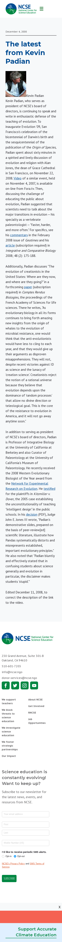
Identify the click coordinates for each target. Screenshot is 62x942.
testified (49, 489)
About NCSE (35, 699)
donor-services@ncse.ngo (19, 678)
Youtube (34, 685)
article (10, 245)
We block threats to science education (8, 715)
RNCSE (32, 712)
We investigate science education (11, 731)
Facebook (6, 685)
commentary (19, 235)
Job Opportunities (37, 721)
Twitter (15, 685)
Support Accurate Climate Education (36, 932)
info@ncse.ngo (12, 672)
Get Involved (36, 706)
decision (31, 514)
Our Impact (9, 756)
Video (18, 178)
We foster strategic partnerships (10, 745)
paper (28, 287)
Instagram (25, 685)
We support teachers (9, 701)
